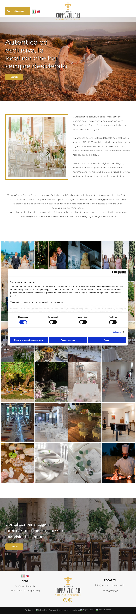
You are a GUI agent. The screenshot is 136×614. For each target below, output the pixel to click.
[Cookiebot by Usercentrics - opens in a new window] (114, 272)
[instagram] (70, 600)
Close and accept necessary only (29, 340)
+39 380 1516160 (110, 591)
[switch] (53, 322)
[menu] (130, 11)
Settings (117, 332)
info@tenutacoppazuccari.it (109, 585)
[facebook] (65, 600)
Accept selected (68, 340)
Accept (107, 340)
